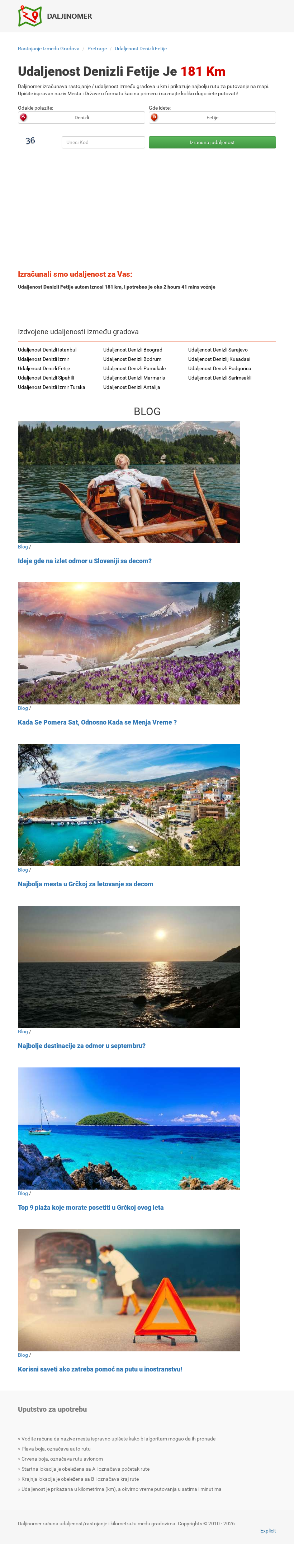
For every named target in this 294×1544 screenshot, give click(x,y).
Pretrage (97, 48)
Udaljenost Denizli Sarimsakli (219, 378)
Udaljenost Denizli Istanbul (47, 350)
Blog (23, 547)
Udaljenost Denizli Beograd (132, 350)
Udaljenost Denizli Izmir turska (51, 387)
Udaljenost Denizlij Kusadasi (219, 359)
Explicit (268, 1531)
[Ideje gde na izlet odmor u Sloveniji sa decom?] (147, 482)
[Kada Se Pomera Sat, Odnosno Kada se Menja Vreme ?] (147, 643)
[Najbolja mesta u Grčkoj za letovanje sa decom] (147, 805)
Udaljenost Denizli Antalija (131, 387)
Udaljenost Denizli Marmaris (134, 378)
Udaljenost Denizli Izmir (43, 359)
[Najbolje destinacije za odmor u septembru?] (147, 967)
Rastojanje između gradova (49, 48)
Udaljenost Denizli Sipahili (46, 378)
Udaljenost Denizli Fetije (141, 48)
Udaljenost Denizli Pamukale (134, 368)
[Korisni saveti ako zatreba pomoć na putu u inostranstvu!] (147, 1290)
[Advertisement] (147, 211)
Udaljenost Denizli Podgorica (219, 368)
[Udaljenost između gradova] (59, 16)
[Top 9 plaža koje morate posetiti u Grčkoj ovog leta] (147, 1128)
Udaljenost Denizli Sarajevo (218, 350)
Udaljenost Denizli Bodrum (132, 359)
